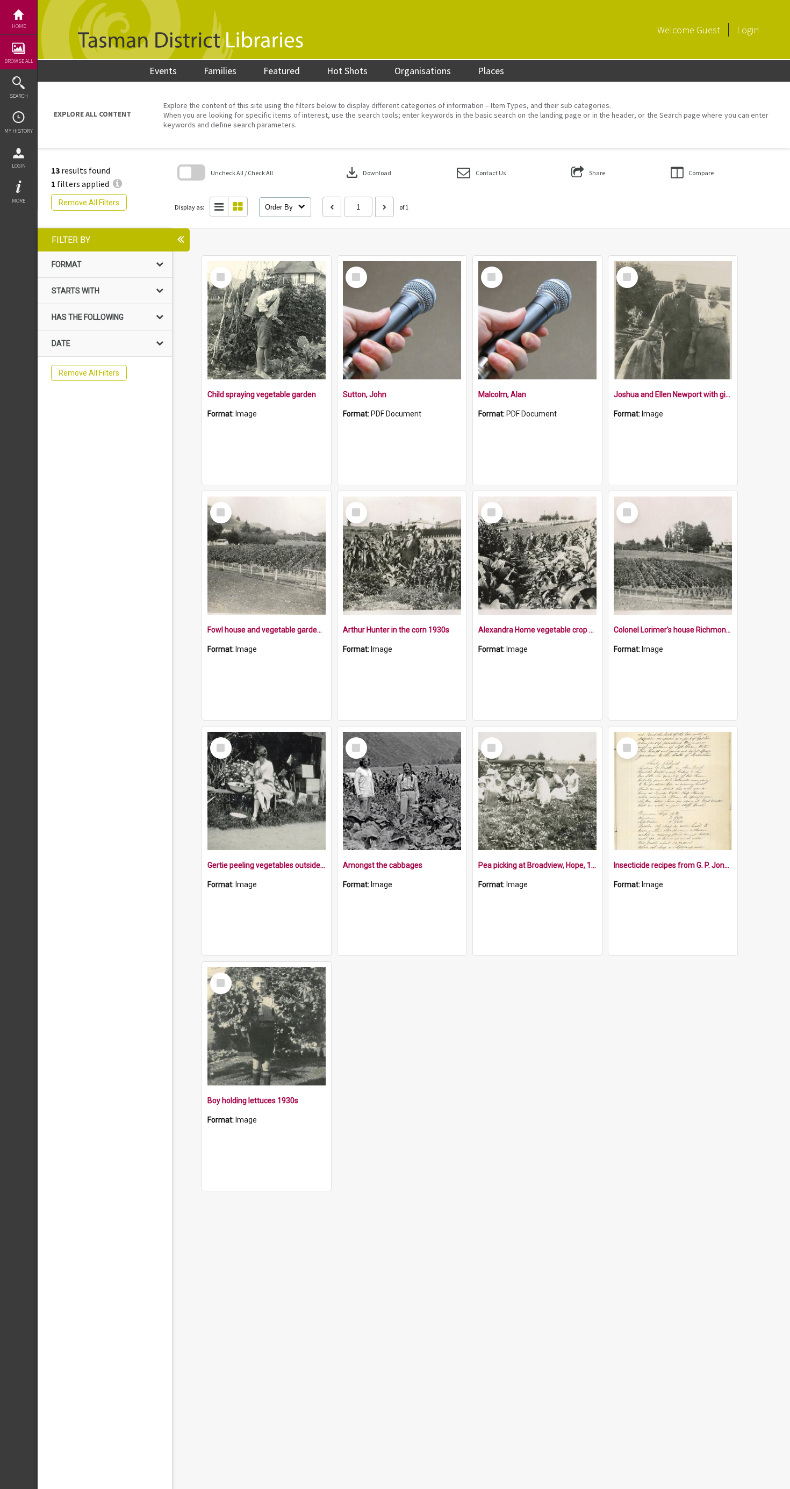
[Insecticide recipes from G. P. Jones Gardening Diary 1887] (673, 791)
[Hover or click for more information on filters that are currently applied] (117, 183)
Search (19, 95)
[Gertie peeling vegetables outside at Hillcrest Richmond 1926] (266, 791)
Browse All (18, 60)
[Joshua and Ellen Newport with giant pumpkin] (673, 320)
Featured (281, 70)
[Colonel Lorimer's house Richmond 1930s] (673, 556)
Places (491, 70)
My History (18, 130)
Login (19, 165)
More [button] (18, 200)
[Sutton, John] (402, 320)
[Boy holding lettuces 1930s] (266, 1026)
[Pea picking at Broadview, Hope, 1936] (537, 791)
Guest (708, 30)
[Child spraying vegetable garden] (266, 320)
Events (163, 70)
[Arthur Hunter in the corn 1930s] (402, 556)
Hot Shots (347, 70)
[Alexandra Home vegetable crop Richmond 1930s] (537, 556)
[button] (481, 172)
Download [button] (367, 172)
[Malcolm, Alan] (537, 320)
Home (19, 26)
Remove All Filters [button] (89, 202)
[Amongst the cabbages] (402, 791)
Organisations (422, 70)
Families (220, 70)
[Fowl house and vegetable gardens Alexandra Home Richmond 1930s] (266, 556)
